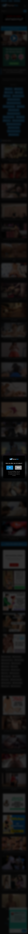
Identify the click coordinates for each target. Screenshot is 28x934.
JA (10, 467)
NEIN (18, 467)
